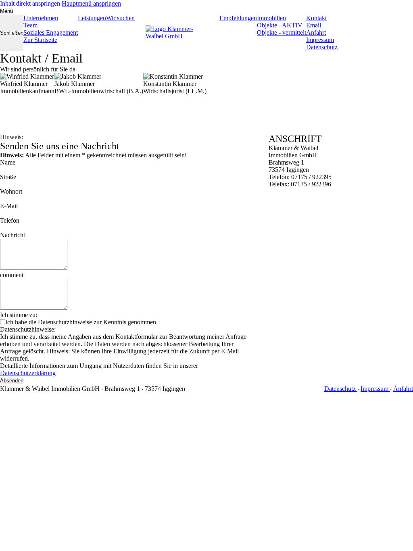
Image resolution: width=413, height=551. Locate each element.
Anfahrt (316, 32)
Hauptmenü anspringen (91, 3)
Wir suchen (120, 18)
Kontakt (316, 18)
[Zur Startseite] (177, 32)
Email (313, 25)
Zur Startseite (40, 39)
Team (30, 25)
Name (7, 162)
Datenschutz (322, 47)
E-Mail (9, 205)
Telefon (9, 220)
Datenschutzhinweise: (28, 329)
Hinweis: (11, 137)
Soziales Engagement (50, 32)
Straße (8, 176)
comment (11, 274)
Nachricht (12, 235)
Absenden (11, 381)
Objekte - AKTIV (279, 25)
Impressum (320, 39)
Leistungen (92, 18)
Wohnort (11, 191)
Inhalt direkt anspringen (30, 3)
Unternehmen (40, 18)
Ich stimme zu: (18, 314)
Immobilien (271, 18)
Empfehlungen (238, 18)
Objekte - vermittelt (281, 32)
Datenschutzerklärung (28, 372)
